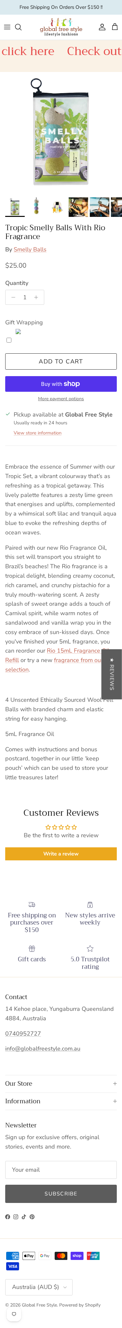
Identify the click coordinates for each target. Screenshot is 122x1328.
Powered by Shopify (80, 1305)
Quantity (16, 283)
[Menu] (7, 27)
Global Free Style (39, 1305)
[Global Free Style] (61, 27)
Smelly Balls (30, 249)
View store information (37, 433)
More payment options (61, 399)
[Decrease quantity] (12, 297)
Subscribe (61, 1193)
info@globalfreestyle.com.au (42, 1049)
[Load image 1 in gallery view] (61, 133)
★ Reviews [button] (111, 674)
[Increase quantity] (38, 297)
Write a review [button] (61, 853)
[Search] (21, 27)
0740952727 (23, 1034)
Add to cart (61, 361)
